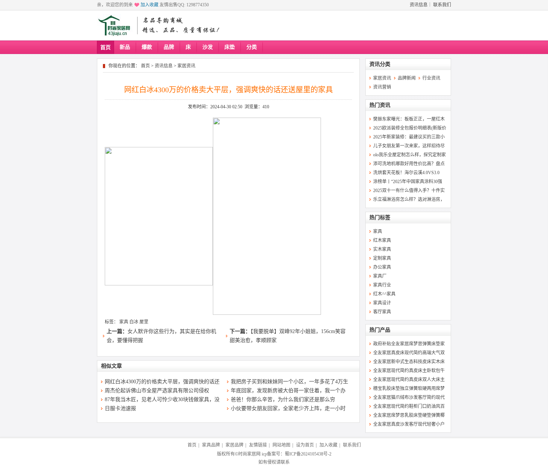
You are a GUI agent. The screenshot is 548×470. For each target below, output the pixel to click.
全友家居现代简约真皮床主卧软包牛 (409, 370)
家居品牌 (234, 445)
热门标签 (379, 217)
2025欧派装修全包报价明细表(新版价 (409, 128)
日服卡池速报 (120, 408)
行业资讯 (431, 78)
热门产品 (379, 330)
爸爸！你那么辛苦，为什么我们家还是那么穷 (283, 399)
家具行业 (382, 285)
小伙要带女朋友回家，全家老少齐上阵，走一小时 (288, 408)
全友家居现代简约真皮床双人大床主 (409, 379)
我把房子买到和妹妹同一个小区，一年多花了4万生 (289, 381)
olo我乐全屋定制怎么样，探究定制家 (409, 154)
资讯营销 (382, 87)
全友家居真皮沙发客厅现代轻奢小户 (409, 424)
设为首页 (305, 445)
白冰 (133, 321)
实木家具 (382, 249)
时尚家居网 (249, 454)
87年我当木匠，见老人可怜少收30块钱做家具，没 (162, 399)
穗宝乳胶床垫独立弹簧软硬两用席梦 (409, 388)
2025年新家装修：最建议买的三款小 (409, 137)
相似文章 (111, 366)
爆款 (147, 47)
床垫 (229, 47)
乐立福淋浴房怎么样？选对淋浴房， (409, 199)
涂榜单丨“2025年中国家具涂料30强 (407, 181)
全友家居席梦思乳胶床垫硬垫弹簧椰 (409, 415)
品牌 (169, 47)
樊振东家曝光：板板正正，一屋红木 (409, 119)
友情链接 (258, 445)
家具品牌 (211, 445)
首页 (105, 47)
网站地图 (281, 445)
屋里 (143, 321)
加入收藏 (149, 4)
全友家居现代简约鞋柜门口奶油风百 (409, 406)
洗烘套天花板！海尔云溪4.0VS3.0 (406, 172)
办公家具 (382, 267)
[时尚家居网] (116, 25)
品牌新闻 (407, 78)
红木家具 (382, 240)
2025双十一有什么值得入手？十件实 (409, 190)
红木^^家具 (384, 294)
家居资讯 (186, 65)
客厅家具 (382, 311)
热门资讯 (379, 105)
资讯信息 (419, 4)
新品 (125, 47)
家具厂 (380, 276)
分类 (251, 47)
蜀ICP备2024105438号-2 (308, 454)
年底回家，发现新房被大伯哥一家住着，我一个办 (288, 390)
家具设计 (382, 303)
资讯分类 (379, 64)
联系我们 (442, 4)
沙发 (207, 47)
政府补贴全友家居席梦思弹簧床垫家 (409, 343)
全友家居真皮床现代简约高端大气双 (409, 352)
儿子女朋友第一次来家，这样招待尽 (409, 145)
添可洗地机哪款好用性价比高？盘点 (409, 163)
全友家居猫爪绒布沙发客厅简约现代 (409, 397)
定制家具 (382, 258)
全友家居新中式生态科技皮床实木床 (409, 361)
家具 (123, 321)
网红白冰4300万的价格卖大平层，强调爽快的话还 (162, 381)
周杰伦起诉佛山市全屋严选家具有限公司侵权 (157, 390)
